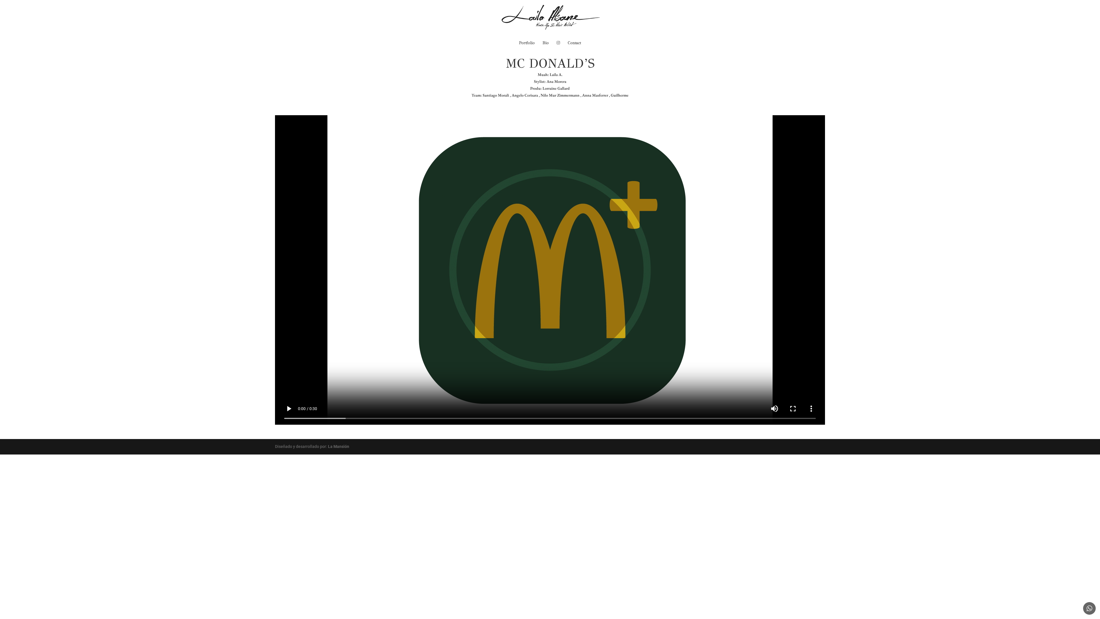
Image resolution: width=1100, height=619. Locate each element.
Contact (574, 43)
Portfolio (527, 43)
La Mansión (338, 446)
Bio (546, 43)
